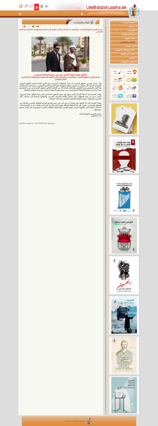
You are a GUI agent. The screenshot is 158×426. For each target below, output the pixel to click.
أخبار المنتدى (130, 46)
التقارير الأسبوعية (128, 62)
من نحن (132, 26)
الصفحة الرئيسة (129, 22)
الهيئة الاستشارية (128, 34)
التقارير (132, 58)
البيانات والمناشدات (127, 42)
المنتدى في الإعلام (128, 54)
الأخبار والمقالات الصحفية (125, 50)
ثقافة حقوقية (130, 38)
